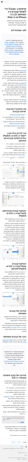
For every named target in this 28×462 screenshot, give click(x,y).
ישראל (25, 455)
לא (13, 442)
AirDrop (24, 100)
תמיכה (22, 446)
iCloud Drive (22, 70)
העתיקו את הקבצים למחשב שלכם (15, 361)
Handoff (21, 83)
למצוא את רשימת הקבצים (19, 327)
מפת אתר (19, 459)
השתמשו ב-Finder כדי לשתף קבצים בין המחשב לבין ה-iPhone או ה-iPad (14, 44)
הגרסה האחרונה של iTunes (17, 114)
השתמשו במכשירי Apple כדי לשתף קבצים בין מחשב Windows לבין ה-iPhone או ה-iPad (14, 52)
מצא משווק (20, 452)
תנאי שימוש (24, 459)
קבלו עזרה (22, 154)
